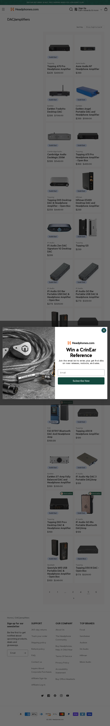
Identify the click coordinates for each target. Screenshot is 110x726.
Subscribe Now (81, 380)
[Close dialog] (104, 330)
